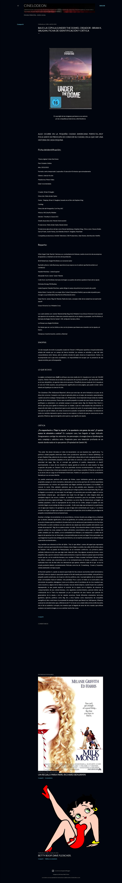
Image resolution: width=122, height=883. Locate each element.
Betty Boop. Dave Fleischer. (54, 855)
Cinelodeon (35, 5)
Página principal (30, 15)
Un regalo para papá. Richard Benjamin (62, 774)
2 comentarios (49, 778)
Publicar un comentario (51, 859)
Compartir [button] (20, 24)
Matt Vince (66, 874)
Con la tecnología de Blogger (62, 870)
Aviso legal (41, 15)
